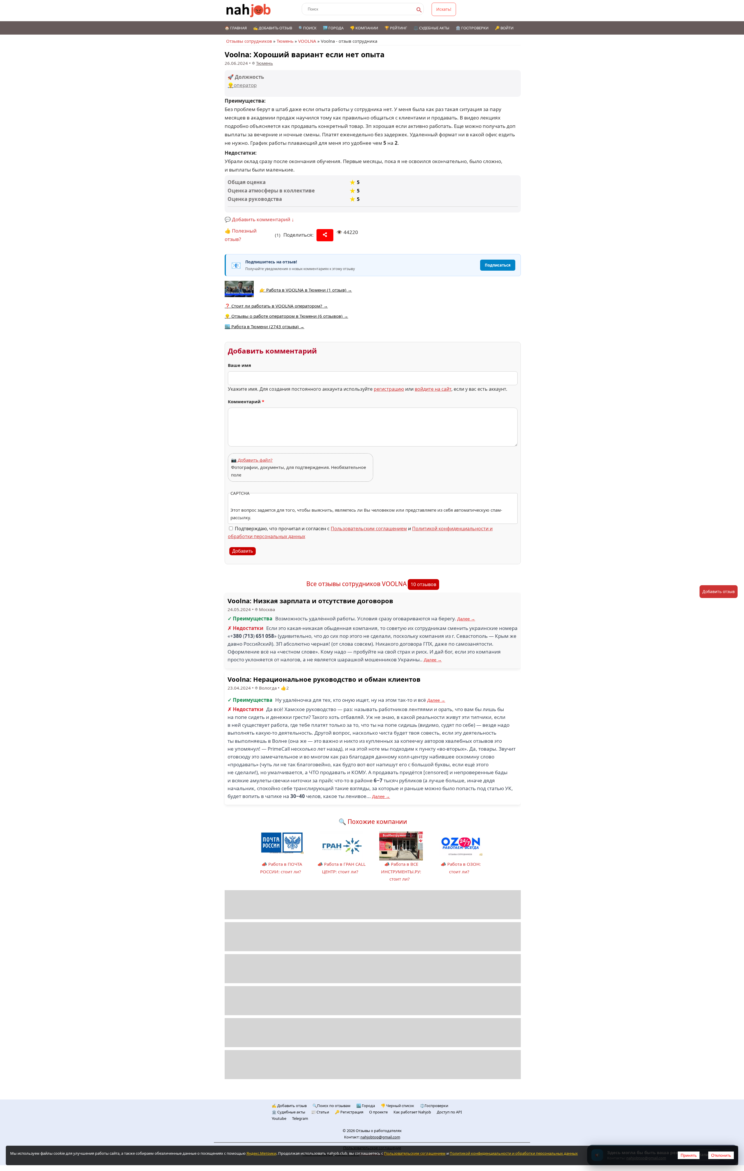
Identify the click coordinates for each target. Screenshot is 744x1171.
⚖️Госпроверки (434, 1105)
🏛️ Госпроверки (472, 28)
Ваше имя (239, 365)
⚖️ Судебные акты (431, 28)
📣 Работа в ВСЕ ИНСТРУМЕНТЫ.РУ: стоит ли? (401, 871)
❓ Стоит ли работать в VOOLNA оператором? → (276, 306)
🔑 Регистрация (349, 1112)
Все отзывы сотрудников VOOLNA (356, 584)
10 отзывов (423, 584)
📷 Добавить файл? (252, 460)
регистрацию (389, 389)
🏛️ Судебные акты (288, 1112)
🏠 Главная (236, 28)
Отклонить (721, 1155)
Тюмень (285, 41)
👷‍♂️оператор (242, 85)
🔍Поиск (307, 28)
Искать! (443, 9)
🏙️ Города (333, 28)
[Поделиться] (324, 235)
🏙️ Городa (365, 1105)
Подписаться (498, 265)
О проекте (378, 1112)
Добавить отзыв (718, 591)
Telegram (300, 1118)
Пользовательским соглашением (369, 528)
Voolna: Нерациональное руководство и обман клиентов (324, 679)
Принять (689, 1155)
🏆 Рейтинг (395, 28)
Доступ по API (449, 1112)
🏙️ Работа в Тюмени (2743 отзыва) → (264, 326)
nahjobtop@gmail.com (380, 1137)
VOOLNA (307, 41)
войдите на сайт (433, 389)
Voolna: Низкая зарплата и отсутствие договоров (310, 600)
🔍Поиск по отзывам (331, 1105)
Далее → (466, 619)
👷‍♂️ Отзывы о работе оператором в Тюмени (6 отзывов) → (286, 316)
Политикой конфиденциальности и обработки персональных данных (514, 1153)
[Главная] (248, 10)
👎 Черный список (397, 1105)
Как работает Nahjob (412, 1112)
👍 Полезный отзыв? (241, 234)
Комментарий (246, 401)
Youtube (279, 1118)
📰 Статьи (320, 1112)
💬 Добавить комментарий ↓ (259, 219)
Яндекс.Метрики (261, 1153)
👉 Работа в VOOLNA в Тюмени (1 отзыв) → (306, 290)
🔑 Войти (504, 28)
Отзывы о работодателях (379, 1130)
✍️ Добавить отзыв (272, 28)
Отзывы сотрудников (249, 41)
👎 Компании (364, 28)
